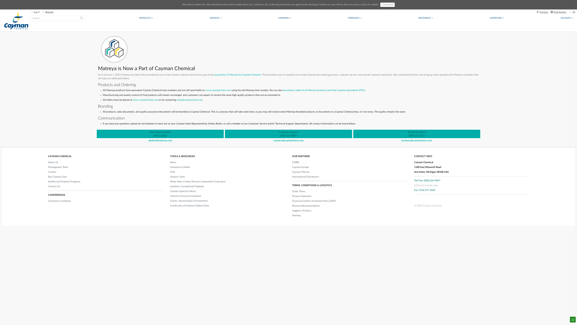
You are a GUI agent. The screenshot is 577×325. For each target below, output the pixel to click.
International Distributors (305, 177)
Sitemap (296, 215)
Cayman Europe (300, 167)
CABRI (295, 162)
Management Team (58, 167)
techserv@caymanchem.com (416, 140)
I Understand (388, 5)
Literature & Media (180, 167)
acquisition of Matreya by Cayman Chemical (237, 75)
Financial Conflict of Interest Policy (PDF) (314, 201)
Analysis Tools (177, 177)
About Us (53, 162)
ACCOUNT (566, 18)
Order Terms (298, 191)
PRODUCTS (145, 18)
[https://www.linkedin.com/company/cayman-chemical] (432, 199)
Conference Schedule (59, 201)
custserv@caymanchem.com (288, 140)
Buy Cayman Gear (57, 177)
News (173, 162)
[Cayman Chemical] (16, 20)
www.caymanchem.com (218, 90)
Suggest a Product (301, 210)
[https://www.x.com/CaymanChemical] (424, 199)
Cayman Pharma (300, 172)
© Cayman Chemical (428, 205)
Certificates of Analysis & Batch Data (189, 205)
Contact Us (54, 186)
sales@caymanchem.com (190, 100)
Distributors (560, 12)
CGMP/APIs (283, 18)
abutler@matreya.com (160, 140)
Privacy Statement (301, 196)
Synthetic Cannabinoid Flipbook (187, 186)
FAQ (172, 172)
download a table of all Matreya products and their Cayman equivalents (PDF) (324, 90)
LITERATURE (496, 18)
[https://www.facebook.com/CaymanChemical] (416, 199)
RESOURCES (424, 18)
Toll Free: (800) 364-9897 (427, 180)
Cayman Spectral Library (183, 191)
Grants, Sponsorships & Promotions (189, 201)
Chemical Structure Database (185, 196)
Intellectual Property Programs (64, 181)
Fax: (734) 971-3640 (424, 190)
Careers (52, 172)
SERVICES (214, 18)
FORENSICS (353, 18)
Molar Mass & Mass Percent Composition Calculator (198, 181)
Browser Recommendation (306, 206)
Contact (544, 12)
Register (49, 12)
